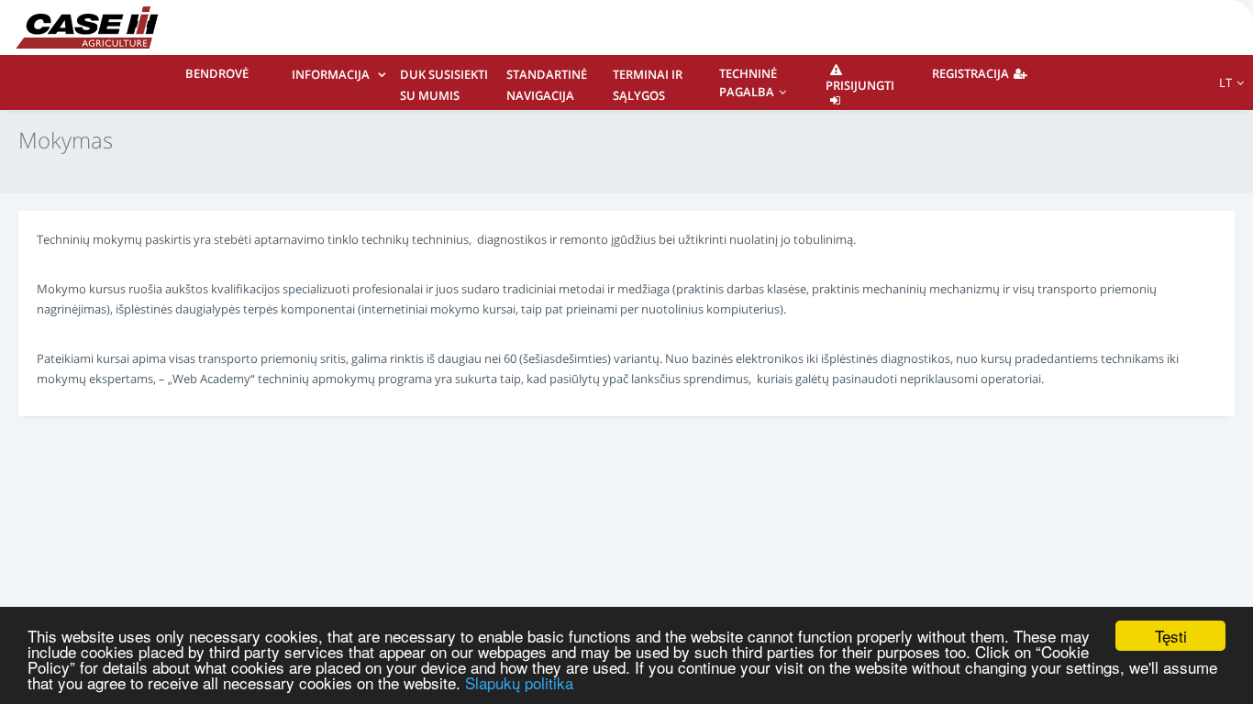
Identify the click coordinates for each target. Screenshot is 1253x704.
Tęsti (1171, 635)
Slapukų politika (519, 682)
